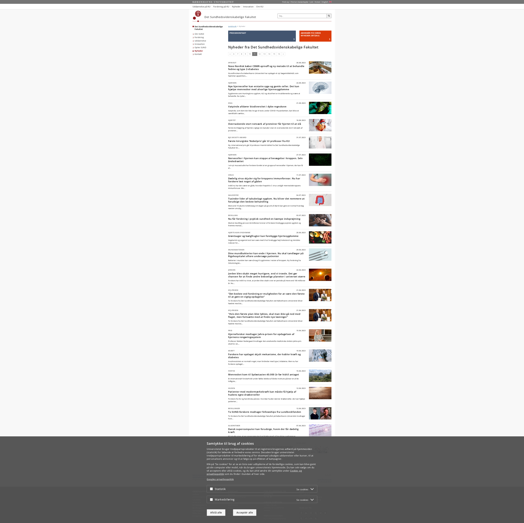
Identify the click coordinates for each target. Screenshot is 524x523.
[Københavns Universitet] (197, 16)
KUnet (317, 2)
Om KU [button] (259, 6)
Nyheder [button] (236, 6)
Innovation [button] (248, 6)
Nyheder (199, 51)
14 (269, 54)
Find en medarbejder (300, 2)
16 (279, 54)
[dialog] (262, 479)
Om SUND (199, 34)
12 (260, 54)
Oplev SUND (200, 47)
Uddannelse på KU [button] (202, 6)
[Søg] (329, 16)
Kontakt (198, 54)
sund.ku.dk (232, 26)
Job (311, 2)
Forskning (199, 37)
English (325, 2)
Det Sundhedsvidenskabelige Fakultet (209, 27)
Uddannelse (200, 40)
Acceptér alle (244, 512)
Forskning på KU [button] (221, 6)
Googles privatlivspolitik (220, 479)
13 (264, 54)
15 (274, 54)
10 (250, 54)
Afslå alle (216, 512)
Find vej (285, 2)
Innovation (200, 44)
